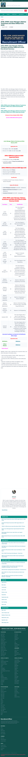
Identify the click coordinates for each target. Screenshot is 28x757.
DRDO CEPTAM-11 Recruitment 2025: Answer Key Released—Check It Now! (13, 543)
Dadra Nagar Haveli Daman (5, 670)
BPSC (2, 699)
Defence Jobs (4, 592)
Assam (2, 665)
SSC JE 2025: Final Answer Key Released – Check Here (12, 553)
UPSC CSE (2, 692)
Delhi (2, 672)
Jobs (3, 14)
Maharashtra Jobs (5, 617)
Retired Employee (4, 650)
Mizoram (16, 666)
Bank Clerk (2, 694)
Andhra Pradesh (3, 662)
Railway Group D (3, 691)
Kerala (2, 683)
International (21, 14)
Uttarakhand (17, 681)
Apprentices (4, 582)
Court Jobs (4, 589)
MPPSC (2, 700)
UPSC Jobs (3, 655)
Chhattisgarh (3, 669)
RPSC (2, 703)
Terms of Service (3, 746)
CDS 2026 (2, 696)
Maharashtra (17, 662)
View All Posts (4, 509)
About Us (16, 688)
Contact (16, 690)
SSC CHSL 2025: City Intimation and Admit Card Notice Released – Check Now (12, 576)
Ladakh (2, 684)
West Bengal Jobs (5, 622)
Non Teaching (3, 644)
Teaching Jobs (3, 654)
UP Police (2, 706)
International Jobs (18, 654)
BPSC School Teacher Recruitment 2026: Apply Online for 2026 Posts (14, 520)
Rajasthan (16, 673)
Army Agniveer (3, 709)
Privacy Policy (17, 692)
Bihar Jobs (4, 610)
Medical (16, 643)
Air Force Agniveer (4, 711)
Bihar (2, 666)
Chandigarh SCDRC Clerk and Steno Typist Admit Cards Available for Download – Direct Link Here (12, 567)
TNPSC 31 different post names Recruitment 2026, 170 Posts (13, 526)
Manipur (16, 664)
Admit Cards (17, 652)
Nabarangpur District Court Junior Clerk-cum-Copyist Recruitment (12, 533)
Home (2, 16)
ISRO (1, 714)
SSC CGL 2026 (3, 688)
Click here (3, 108)
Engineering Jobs (5, 597)
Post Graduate (17, 644)
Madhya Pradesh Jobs (6, 615)
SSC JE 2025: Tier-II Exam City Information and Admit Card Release (13, 573)
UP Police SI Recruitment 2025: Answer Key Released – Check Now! (13, 550)
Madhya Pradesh (17, 661)
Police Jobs (4, 604)
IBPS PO (2, 690)
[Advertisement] (14, 73)
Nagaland (16, 668)
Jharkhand (2, 680)
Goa (1, 673)
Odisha (16, 669)
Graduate (16, 639)
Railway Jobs (3, 647)
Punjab (16, 672)
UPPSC (2, 702)
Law (15, 642)
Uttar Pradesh (17, 680)
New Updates (3, 733)
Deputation (4, 594)
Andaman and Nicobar (4, 661)
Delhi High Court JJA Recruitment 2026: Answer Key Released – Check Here (14, 547)
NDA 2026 (2, 695)
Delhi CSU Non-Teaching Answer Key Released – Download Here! (14, 569)
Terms (16, 694)
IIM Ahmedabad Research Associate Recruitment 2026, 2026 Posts (13, 536)
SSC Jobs (2, 651)
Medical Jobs (4, 599)
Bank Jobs (4, 584)
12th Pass (16, 635)
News (15, 655)
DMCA (16, 695)
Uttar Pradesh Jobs (5, 612)
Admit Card (14, 14)
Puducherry (16, 670)
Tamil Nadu (16, 676)
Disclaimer (16, 691)
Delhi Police (3, 707)
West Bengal (17, 683)
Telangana (16, 677)
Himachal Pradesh (4, 677)
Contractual (4, 587)
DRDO (2, 713)
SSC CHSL (2, 698)
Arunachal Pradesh (4, 664)
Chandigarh (3, 668)
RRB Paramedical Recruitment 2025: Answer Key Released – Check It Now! (13, 556)
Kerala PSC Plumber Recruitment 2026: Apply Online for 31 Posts (13, 523)
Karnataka (2, 681)
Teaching (16, 646)
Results (8, 14)
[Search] (25, 11)
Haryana (2, 676)
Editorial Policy (17, 696)
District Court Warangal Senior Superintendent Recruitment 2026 (13, 529)
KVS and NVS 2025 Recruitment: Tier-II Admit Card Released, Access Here (13, 563)
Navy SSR (2, 710)
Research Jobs (3, 648)
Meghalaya (16, 665)
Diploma (16, 636)
